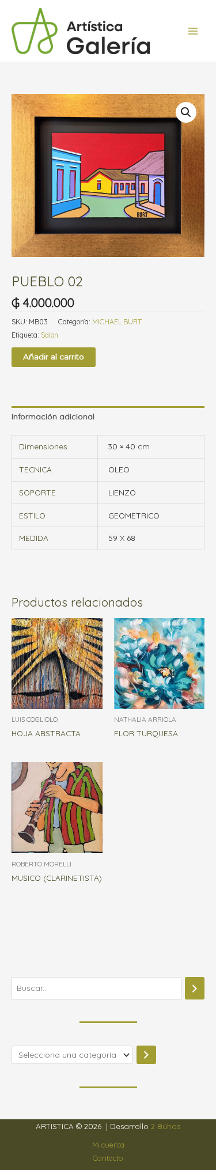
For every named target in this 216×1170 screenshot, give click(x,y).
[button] (186, 112)
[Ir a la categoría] (146, 1055)
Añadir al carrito (53, 356)
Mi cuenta (108, 1144)
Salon (49, 335)
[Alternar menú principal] (193, 31)
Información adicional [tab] (53, 416)
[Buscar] (194, 988)
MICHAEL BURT (117, 321)
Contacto (108, 1158)
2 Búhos (165, 1126)
